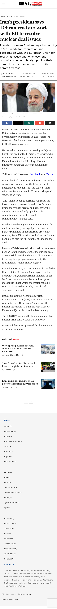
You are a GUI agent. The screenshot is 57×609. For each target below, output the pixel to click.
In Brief (7, 482)
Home (2, 17)
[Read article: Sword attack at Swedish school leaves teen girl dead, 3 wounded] (48, 367)
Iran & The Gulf (11, 523)
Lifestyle (8, 497)
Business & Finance (13, 441)
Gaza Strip (9, 528)
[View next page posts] (31, 402)
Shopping (8, 538)
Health (7, 477)
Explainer (8, 456)
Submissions (10, 554)
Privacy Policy (10, 549)
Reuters (7, 73)
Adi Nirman (8, 387)
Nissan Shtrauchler (11, 355)
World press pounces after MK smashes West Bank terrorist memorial (18, 348)
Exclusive (8, 451)
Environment (10, 461)
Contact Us (9, 559)
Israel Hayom (25, 594)
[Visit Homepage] (31, 4)
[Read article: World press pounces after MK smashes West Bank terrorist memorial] (48, 349)
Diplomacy (9, 518)
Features (8, 472)
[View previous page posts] (26, 402)
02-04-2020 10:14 (27, 77)
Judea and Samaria (13, 492)
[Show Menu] (3, 4)
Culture (7, 446)
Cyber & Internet (11, 502)
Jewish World (10, 487)
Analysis (8, 426)
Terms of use (10, 544)
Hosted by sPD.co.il (10, 600)
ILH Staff (7, 370)
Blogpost (8, 436)
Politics (7, 534)
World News (19, 17)
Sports (7, 508)
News (9, 17)
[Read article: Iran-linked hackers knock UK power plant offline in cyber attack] (48, 384)
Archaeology (10, 431)
